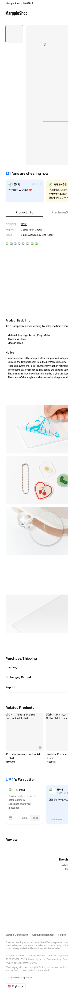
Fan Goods (36, 229)
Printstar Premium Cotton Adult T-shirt (24, 756)
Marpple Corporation (17, 934)
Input (35, 818)
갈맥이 (24, 224)
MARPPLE (28, 3)
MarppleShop (13, 3)
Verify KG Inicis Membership (36, 970)
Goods (24, 229)
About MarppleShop (43, 934)
